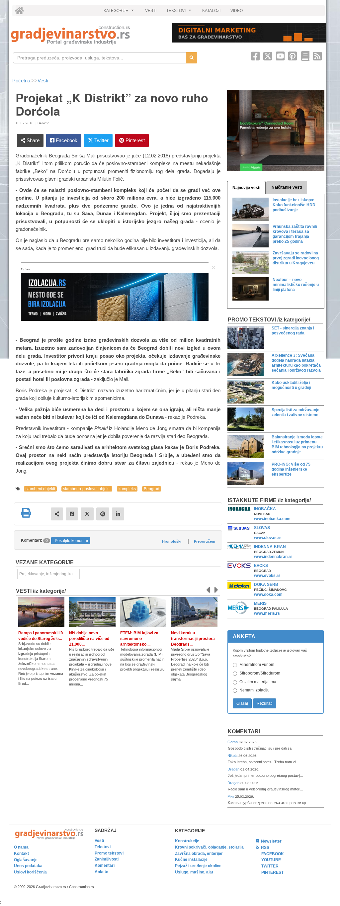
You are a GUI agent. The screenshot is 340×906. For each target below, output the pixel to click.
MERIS (260, 603)
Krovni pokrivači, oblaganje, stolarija (209, 847)
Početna (22, 80)
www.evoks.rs (267, 575)
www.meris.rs (267, 613)
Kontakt (21, 853)
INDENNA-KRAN (270, 546)
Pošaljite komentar (71, 540)
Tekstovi (103, 847)
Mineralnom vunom (256, 664)
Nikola (232, 756)
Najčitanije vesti (287, 187)
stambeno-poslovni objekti (87, 489)
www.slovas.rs (268, 537)
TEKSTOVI (179, 12)
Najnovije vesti (246, 187)
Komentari (244, 731)
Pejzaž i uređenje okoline (198, 865)
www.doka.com (268, 594)
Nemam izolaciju (254, 690)
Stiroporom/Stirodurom (259, 673)
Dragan (233, 769)
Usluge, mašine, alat (194, 872)
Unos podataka (28, 865)
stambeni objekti (40, 489)
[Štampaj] (26, 512)
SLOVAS (262, 527)
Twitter (101, 140)
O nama (21, 847)
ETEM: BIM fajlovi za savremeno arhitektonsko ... (139, 639)
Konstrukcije (187, 841)
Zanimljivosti (107, 859)
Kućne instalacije (191, 859)
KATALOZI (211, 10)
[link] (87, 35)
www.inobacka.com (272, 518)
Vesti (43, 80)
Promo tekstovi (109, 853)
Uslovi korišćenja (30, 872)
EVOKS (261, 565)
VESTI (150, 10)
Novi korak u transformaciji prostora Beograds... (193, 639)
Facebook (65, 140)
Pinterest (134, 140)
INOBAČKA (265, 508)
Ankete (101, 871)
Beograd (151, 489)
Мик (231, 796)
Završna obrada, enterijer (199, 853)
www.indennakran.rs (273, 556)
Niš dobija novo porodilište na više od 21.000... (89, 639)
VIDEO (236, 10)
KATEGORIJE (119, 12)
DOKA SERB (266, 584)
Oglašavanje (26, 860)
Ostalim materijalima (257, 682)
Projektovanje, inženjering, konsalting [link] (49, 574)
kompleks (127, 489)
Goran (233, 742)
